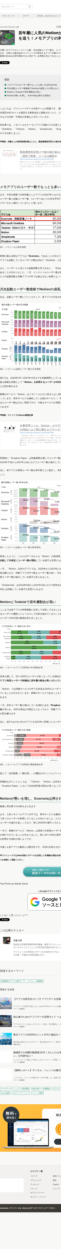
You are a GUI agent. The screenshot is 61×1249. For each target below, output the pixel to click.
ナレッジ (33, 1188)
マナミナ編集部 (19, 1009)
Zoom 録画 (5, 1093)
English (56, 1184)
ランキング (34, 1184)
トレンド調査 (37, 1093)
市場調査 (46, 1088)
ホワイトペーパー (37, 1193)
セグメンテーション (21, 1093)
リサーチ (25, 16)
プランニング (35, 1180)
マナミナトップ (8, 16)
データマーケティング (10, 1088)
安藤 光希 (17, 940)
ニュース (56, 1188)
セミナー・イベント (38, 1197)
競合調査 (25, 1088)
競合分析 (35, 1088)
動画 (54, 1180)
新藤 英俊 (16, 1044)
